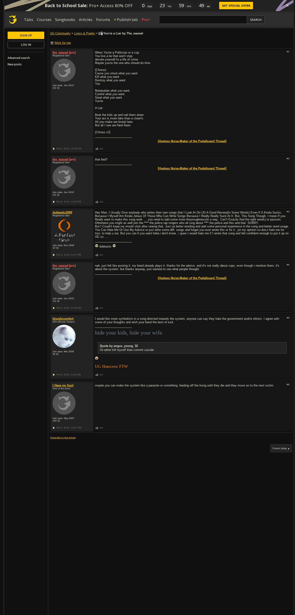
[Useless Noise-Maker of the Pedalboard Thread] (192, 141)
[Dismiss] (287, 5)
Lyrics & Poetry (84, 33)
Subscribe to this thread (63, 437)
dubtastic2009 (62, 212)
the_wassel (60, 52)
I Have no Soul (63, 385)
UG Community (60, 33)
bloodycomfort (63, 318)
